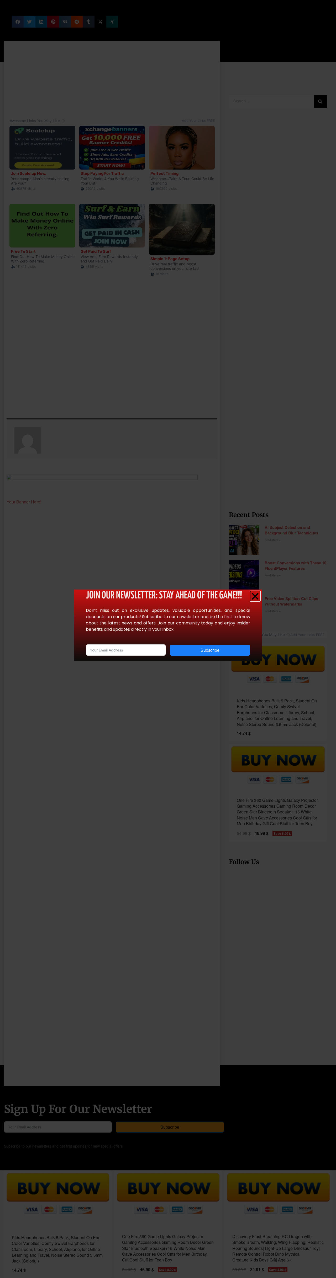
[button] (255, 596)
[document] (168, 639)
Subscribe (210, 650)
